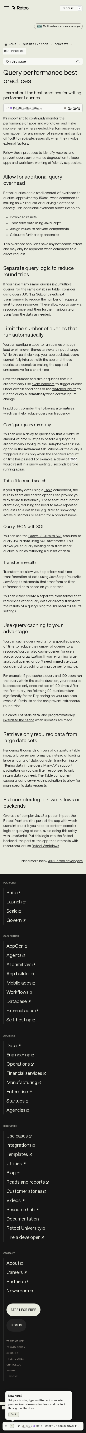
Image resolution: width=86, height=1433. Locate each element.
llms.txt (12, 1376)
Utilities (14, 1163)
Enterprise (17, 1091)
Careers (14, 1272)
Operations (18, 1063)
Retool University (24, 1228)
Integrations (19, 1145)
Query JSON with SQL (45, 536)
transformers (13, 299)
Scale (12, 910)
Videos (13, 1200)
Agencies (15, 1110)
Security (12, 1353)
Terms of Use (15, 1341)
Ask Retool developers (65, 861)
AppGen (15, 945)
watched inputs (64, 389)
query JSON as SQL (27, 294)
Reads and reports (25, 1181)
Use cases (17, 1135)
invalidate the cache (18, 720)
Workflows (17, 992)
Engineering (18, 1054)
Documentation (22, 1218)
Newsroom (17, 1290)
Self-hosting (19, 1019)
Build (11, 892)
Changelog (13, 1364)
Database (16, 1001)
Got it (13, 1414)
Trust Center (15, 1359)
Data (11, 1045)
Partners (15, 1281)
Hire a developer (23, 1237)
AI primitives (19, 964)
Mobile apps (19, 982)
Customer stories (24, 1191)
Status (10, 1370)
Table (48, 490)
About (12, 1263)
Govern (14, 920)
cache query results (31, 641)
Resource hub (20, 1209)
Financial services (24, 1073)
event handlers (43, 384)
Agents (14, 955)
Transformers (13, 572)
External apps (20, 1010)
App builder (18, 973)
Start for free (23, 1310)
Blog (11, 1172)
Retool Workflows (45, 846)
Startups (15, 1100)
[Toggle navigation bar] (16, 8)
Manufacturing (21, 1082)
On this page (16, 61)
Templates (17, 1154)
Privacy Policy (15, 1347)
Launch (14, 901)
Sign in (16, 1325)
